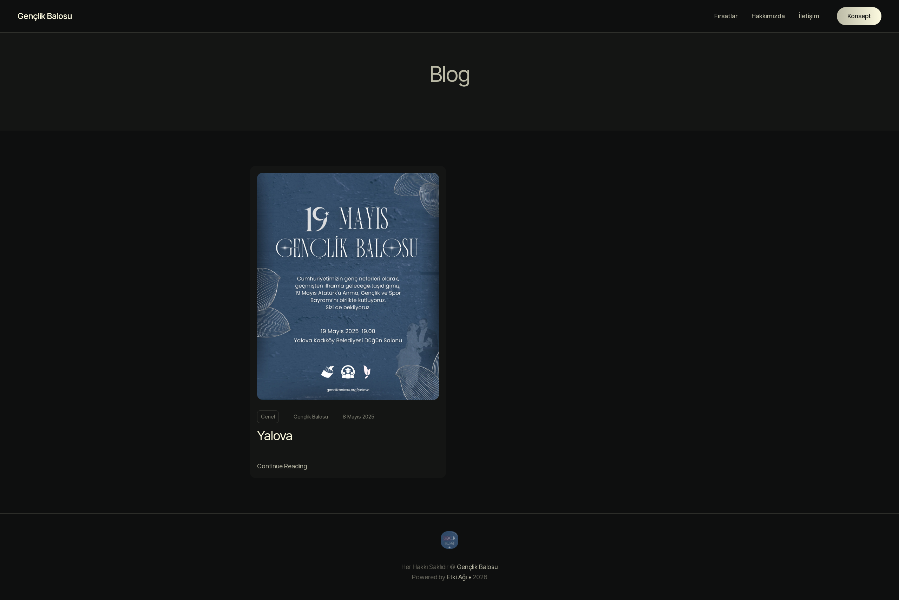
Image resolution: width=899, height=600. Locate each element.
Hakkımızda (768, 16)
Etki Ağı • (459, 577)
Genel (268, 416)
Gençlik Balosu (45, 16)
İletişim (809, 16)
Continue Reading (282, 466)
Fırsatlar (725, 16)
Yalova (275, 435)
